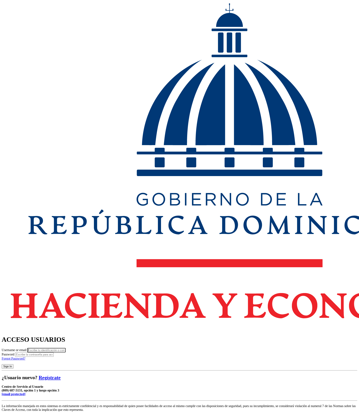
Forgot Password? (13, 358)
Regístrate (50, 377)
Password (8, 354)
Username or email (14, 350)
